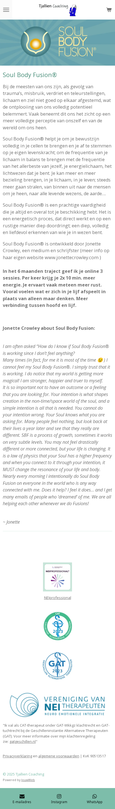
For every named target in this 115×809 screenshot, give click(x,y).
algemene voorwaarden (58, 755)
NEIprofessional (57, 597)
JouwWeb (28, 780)
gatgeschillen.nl (22, 741)
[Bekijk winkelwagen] (109, 10)
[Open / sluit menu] (6, 10)
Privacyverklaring (17, 755)
